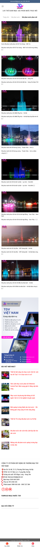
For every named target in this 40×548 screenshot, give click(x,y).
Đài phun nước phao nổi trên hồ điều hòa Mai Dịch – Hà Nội (17, 283)
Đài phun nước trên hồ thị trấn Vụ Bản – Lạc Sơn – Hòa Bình (17, 182)
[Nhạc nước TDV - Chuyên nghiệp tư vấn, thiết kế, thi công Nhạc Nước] (20, 6)
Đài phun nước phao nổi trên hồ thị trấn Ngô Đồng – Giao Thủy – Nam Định (19, 215)
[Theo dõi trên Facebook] (3, 489)
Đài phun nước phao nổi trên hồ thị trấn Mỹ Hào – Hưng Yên (17, 78)
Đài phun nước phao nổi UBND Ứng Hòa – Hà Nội (14, 113)
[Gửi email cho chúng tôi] (6, 489)
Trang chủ (6, 17)
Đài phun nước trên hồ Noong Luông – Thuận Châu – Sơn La (17, 147)
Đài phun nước (15, 17)
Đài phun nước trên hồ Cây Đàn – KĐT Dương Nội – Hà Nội (16, 248)
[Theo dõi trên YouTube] (10, 489)
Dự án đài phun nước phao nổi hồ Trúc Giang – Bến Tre (15, 44)
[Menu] (2, 6)
